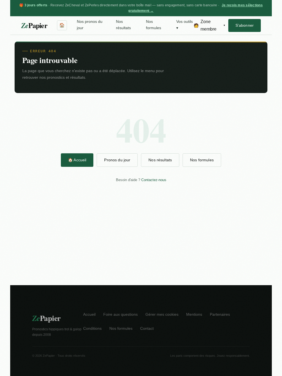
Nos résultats (123, 25)
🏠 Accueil (77, 160)
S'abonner (244, 25)
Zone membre (209, 25)
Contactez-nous (153, 180)
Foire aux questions (120, 314)
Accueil (89, 314)
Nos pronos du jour (89, 25)
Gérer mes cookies (161, 314)
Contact (147, 328)
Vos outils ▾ (184, 25)
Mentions (194, 314)
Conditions (92, 328)
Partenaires (220, 314)
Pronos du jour (117, 160)
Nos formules (153, 25)
